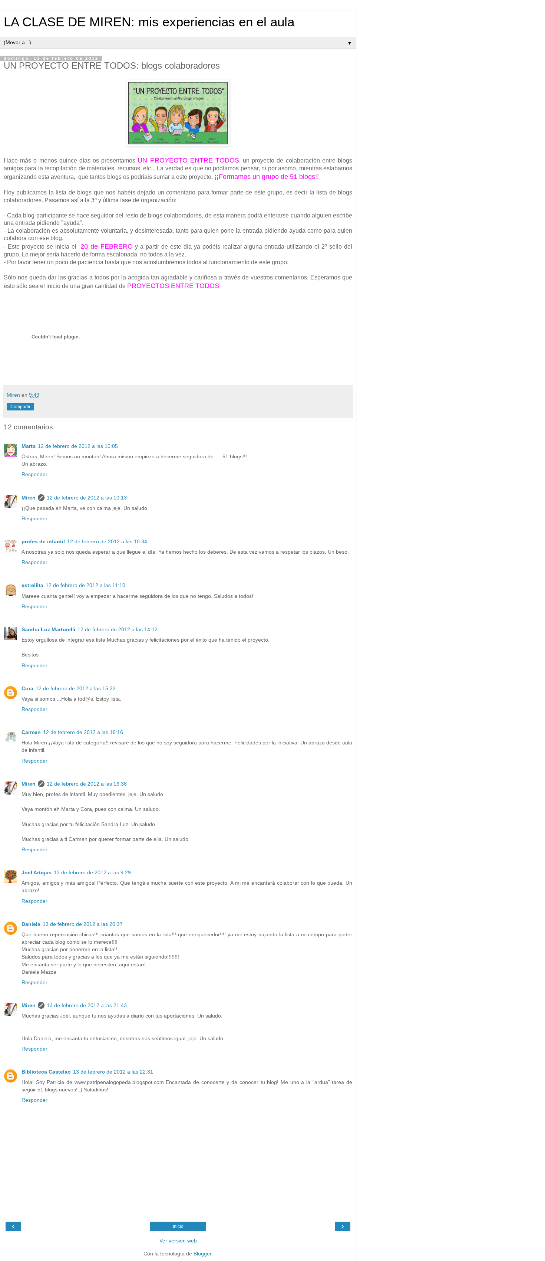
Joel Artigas (37, 872)
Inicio (178, 1226)
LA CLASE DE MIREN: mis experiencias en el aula (149, 22)
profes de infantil (43, 541)
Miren (29, 498)
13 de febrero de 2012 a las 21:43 (87, 1005)
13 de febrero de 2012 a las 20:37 (83, 924)
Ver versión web (178, 1241)
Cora (27, 688)
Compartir (20, 406)
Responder (34, 474)
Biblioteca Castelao (46, 1072)
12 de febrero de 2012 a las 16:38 (87, 784)
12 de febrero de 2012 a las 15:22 (76, 688)
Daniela (31, 924)
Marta (29, 446)
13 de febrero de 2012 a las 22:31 (113, 1072)
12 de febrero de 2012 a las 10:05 (78, 446)
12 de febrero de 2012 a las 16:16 (83, 732)
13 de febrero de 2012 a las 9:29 (92, 872)
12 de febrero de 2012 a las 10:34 (107, 541)
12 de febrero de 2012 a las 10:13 (87, 498)
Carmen (31, 732)
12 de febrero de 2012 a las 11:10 (85, 585)
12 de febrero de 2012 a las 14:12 (117, 629)
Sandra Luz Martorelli (48, 629)
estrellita (32, 585)
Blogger (202, 1254)
